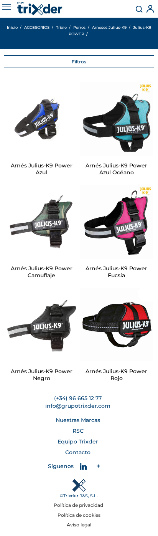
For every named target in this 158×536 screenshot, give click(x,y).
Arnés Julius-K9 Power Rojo (116, 375)
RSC (78, 430)
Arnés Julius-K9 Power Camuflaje (41, 272)
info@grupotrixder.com (77, 405)
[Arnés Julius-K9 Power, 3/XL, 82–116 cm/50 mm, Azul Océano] (116, 119)
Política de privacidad (79, 505)
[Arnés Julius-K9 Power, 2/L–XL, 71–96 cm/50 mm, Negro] (41, 325)
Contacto (78, 452)
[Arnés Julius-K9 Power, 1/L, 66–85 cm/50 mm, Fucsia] (116, 222)
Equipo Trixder (78, 441)
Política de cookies (79, 515)
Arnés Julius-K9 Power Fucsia (116, 272)
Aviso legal (79, 525)
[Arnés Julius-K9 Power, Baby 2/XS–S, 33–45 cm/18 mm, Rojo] (116, 325)
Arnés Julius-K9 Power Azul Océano (116, 169)
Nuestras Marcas (78, 420)
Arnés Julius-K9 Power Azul (41, 169)
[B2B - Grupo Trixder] (40, 8)
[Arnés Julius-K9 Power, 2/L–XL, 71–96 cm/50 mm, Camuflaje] (41, 222)
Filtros (79, 62)
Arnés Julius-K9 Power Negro (41, 375)
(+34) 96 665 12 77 (78, 398)
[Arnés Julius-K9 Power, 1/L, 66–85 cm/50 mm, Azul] (41, 119)
